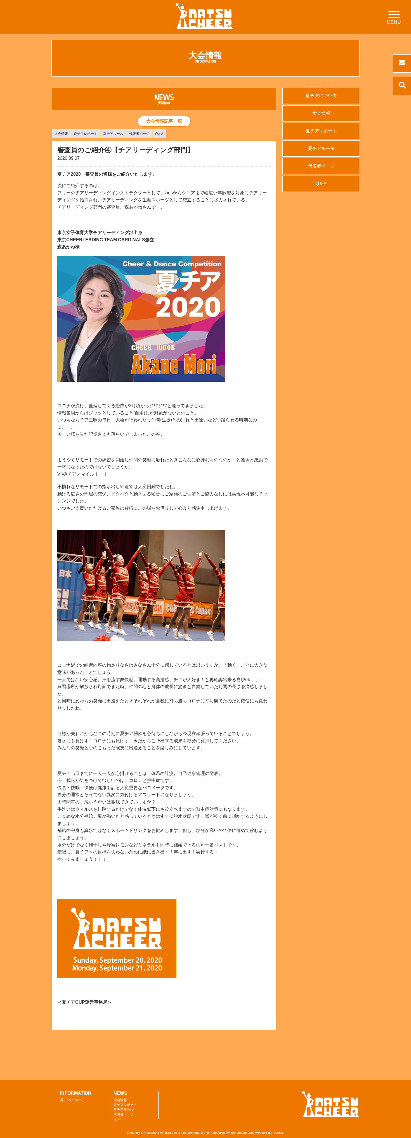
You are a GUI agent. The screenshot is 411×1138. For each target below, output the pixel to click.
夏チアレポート (85, 134)
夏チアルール (113, 134)
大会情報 (61, 134)
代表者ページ (139, 134)
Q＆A (159, 134)
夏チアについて (321, 95)
